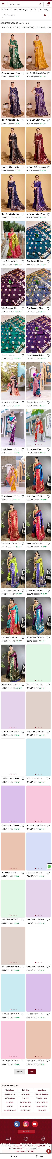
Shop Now (15, 67)
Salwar (5, 9)
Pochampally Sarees (42, 1094)
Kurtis (34, 9)
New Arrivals (6, 27)
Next (32, 1071)
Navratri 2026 (28, 27)
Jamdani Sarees (9, 1094)
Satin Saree (42, 1110)
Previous (20, 1071)
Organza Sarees (42, 1098)
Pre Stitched (40, 27)
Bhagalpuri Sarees (42, 1102)
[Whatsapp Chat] (49, 866)
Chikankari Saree (25, 1102)
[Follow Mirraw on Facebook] (17, 1124)
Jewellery (43, 9)
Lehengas (24, 9)
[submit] (45, 15)
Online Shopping (25, 1106)
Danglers (10, 1106)
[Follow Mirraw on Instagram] (26, 1124)
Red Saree (26, 1098)
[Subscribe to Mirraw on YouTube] (35, 1124)
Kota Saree (25, 1090)
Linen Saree (42, 1090)
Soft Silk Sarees (26, 1110)
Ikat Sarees (9, 1102)
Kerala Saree (10, 1090)
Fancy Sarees (25, 1094)
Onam (17, 27)
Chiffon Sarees (10, 1098)
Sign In (26, 1132)
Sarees (13, 9)
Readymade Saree (10, 1110)
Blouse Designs (42, 1106)
